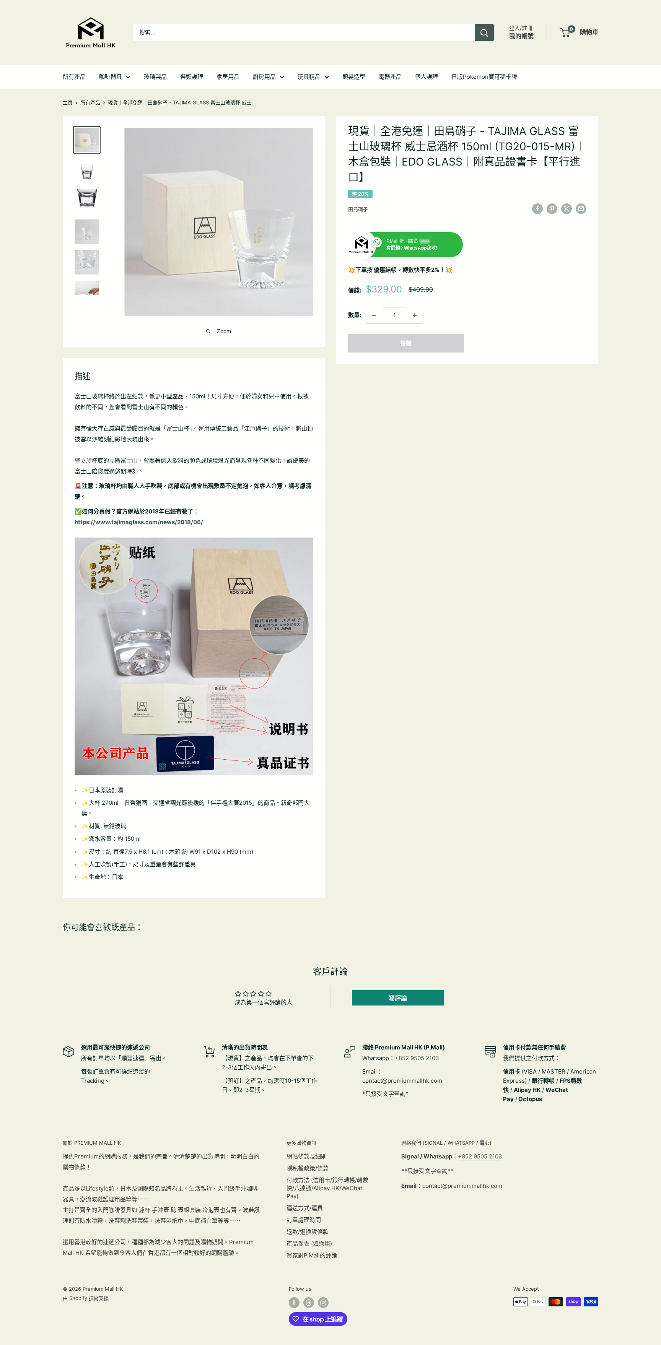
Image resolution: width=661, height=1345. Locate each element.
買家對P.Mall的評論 (312, 1255)
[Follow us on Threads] (308, 1302)
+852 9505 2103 (417, 1058)
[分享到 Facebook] (537, 208)
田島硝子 (358, 209)
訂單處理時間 (304, 1219)
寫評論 (398, 998)
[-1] (374, 315)
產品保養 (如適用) (309, 1243)
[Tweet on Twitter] (566, 208)
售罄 (406, 343)
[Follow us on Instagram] (323, 1302)
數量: (354, 315)
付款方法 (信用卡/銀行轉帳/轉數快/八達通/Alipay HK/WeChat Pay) (327, 1188)
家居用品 (228, 76)
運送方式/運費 (305, 1208)
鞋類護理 (191, 76)
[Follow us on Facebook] (294, 1302)
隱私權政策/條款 (308, 1168)
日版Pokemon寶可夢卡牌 (484, 76)
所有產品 (74, 76)
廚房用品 (264, 76)
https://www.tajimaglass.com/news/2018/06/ (139, 522)
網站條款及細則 (307, 1156)
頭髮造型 (353, 76)
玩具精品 (309, 76)
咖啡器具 (110, 76)
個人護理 (426, 76)
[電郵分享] (581, 208)
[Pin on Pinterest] (552, 208)
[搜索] (484, 32)
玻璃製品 (155, 76)
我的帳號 (521, 36)
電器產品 (390, 76)
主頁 (68, 102)
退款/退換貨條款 (308, 1231)
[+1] (415, 315)
